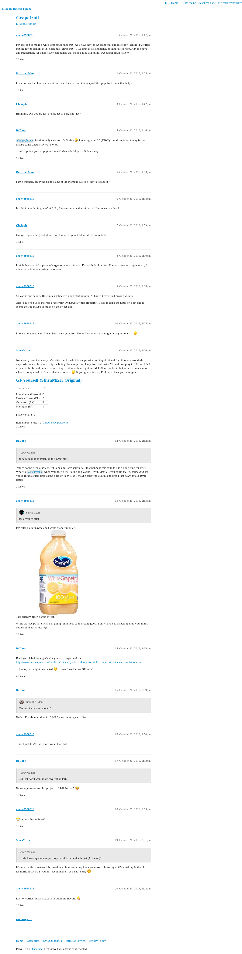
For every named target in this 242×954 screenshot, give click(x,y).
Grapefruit (27, 17)
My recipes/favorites (230, 2)
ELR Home (171, 2)
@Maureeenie (35, 471)
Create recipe (188, 2)
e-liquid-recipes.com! (55, 422)
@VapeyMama (25, 140)
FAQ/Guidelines (52, 940)
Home (19, 940)
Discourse (37, 948)
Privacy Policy (97, 940)
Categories (33, 940)
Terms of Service (75, 940)
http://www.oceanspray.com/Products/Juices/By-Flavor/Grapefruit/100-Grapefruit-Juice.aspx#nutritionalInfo (79, 662)
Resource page (207, 2)
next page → (24, 919)
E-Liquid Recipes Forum (16, 8)
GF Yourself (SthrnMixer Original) (49, 380)
